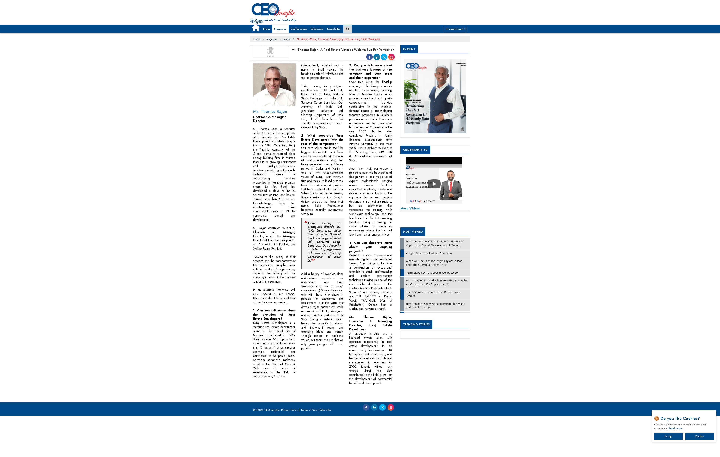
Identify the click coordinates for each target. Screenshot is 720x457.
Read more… (677, 428)
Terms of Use (309, 410)
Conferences (298, 29)
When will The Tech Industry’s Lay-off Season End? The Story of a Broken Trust (434, 262)
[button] (255, 27)
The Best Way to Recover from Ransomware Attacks (433, 294)
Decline (699, 436)
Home (257, 39)
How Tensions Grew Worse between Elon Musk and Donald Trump (435, 305)
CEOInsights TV (415, 150)
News (266, 29)
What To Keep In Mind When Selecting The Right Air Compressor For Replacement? (436, 282)
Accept (668, 436)
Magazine (280, 29)
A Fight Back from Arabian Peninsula (429, 253)
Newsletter (334, 29)
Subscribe (317, 29)
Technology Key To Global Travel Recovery (432, 272)
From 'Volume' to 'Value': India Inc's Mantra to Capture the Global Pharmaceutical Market (434, 243)
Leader (287, 39)
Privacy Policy (289, 410)
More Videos (410, 208)
